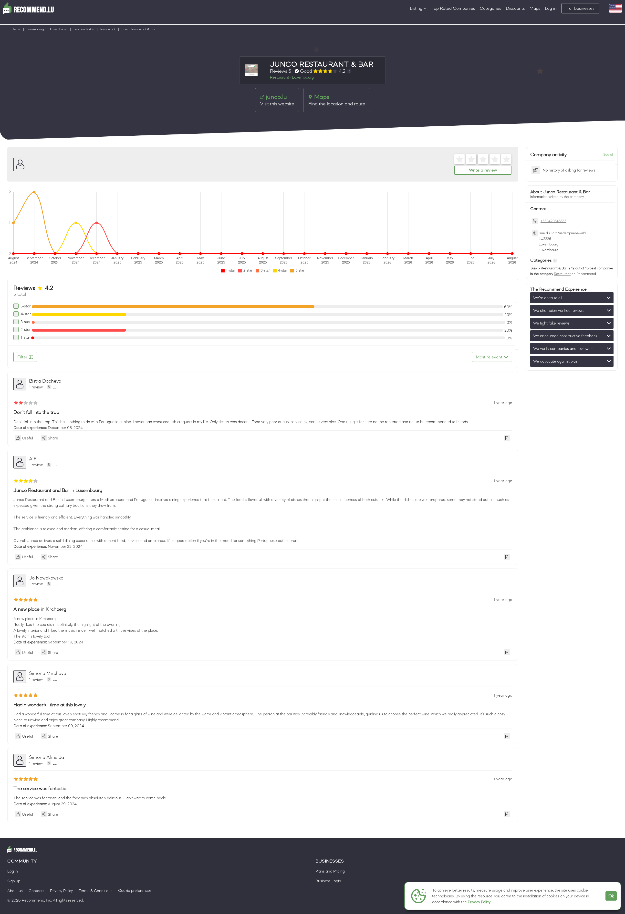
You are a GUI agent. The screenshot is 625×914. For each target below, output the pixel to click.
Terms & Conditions (95, 891)
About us (15, 891)
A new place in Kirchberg (39, 609)
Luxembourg (35, 29)
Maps (535, 8)
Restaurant (107, 29)
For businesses (580, 8)
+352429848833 (553, 221)
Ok (611, 896)
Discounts (515, 8)
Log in (551, 8)
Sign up (13, 881)
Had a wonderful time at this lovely (49, 704)
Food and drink (83, 29)
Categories (490, 8)
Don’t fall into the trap (36, 412)
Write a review (483, 170)
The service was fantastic (39, 788)
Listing (416, 8)
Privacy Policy (479, 902)
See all (608, 154)
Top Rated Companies (453, 8)
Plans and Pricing (330, 871)
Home (16, 29)
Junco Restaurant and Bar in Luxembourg (57, 490)
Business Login (328, 881)
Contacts (36, 891)
